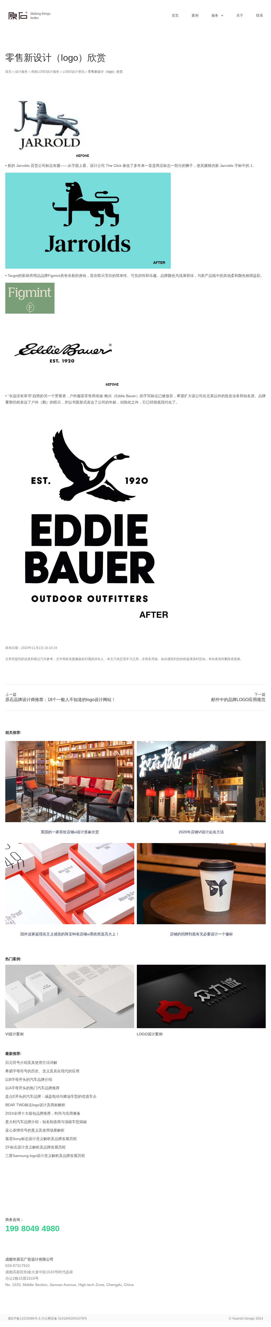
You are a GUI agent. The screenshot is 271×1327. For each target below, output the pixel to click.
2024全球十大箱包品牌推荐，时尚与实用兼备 (42, 1113)
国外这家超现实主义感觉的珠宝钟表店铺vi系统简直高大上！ (69, 934)
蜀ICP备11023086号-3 (24, 1318)
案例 (195, 15)
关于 (239, 15)
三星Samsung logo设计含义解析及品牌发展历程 (45, 1156)
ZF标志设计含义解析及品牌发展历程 (35, 1147)
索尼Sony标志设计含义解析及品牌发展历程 (41, 1139)
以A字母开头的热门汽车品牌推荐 (32, 1088)
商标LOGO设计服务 (45, 71)
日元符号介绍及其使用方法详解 (31, 1062)
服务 (214, 15)
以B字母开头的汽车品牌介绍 (28, 1079)
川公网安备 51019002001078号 (64, 1318)
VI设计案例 (14, 1034)
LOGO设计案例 (149, 1034)
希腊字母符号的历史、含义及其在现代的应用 (42, 1071)
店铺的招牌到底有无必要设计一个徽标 (201, 934)
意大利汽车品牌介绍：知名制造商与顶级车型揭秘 (46, 1122)
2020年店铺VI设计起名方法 (201, 832)
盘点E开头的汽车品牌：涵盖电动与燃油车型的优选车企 (51, 1096)
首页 (175, 15)
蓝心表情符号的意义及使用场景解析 (35, 1130)
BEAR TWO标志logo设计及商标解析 (35, 1105)
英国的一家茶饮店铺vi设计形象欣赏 (70, 832)
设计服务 (21, 71)
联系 (259, 15)
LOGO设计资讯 (73, 71)
